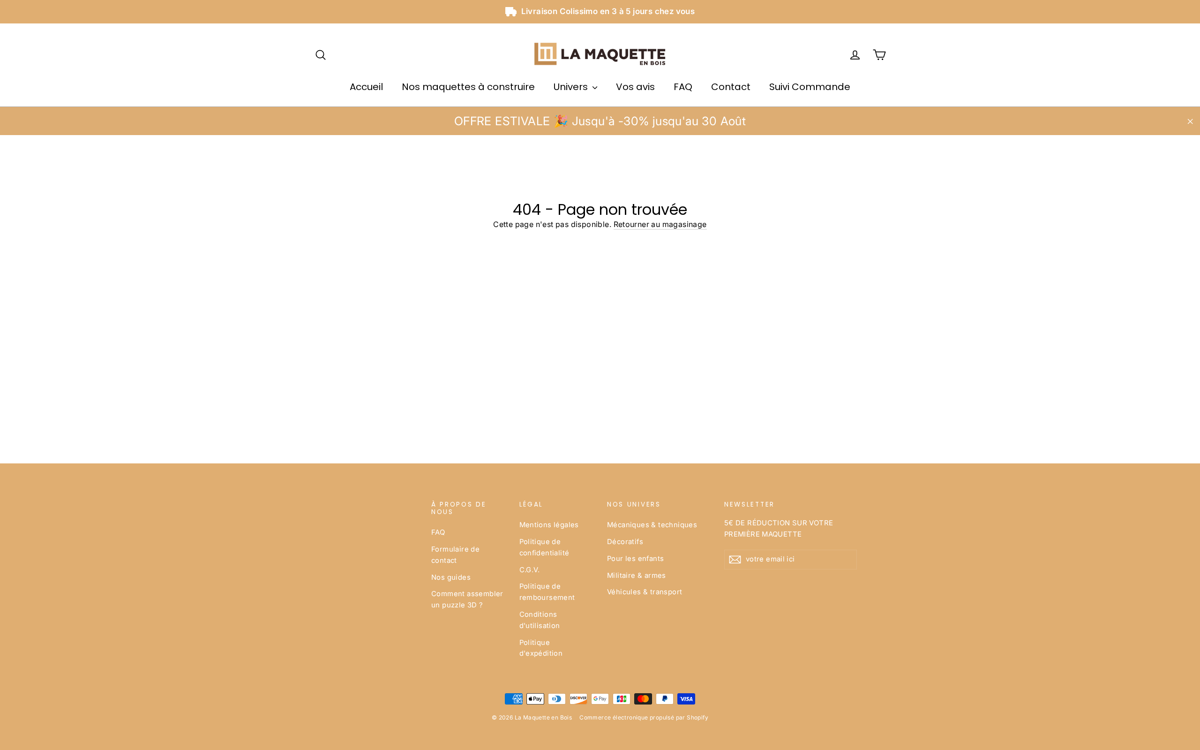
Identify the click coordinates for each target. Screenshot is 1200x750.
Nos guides (451, 577)
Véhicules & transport (644, 592)
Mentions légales (549, 525)
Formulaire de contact (455, 555)
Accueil (366, 86)
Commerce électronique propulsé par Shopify (643, 717)
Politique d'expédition (541, 648)
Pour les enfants (635, 558)
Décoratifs (625, 542)
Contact (730, 86)
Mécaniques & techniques (652, 525)
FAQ (683, 86)
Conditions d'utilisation (539, 620)
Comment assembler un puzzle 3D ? (467, 599)
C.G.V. (529, 570)
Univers (572, 86)
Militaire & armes (636, 575)
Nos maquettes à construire (468, 86)
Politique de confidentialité (544, 547)
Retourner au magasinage (660, 224)
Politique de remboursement (547, 592)
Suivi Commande (809, 86)
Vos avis (635, 86)
